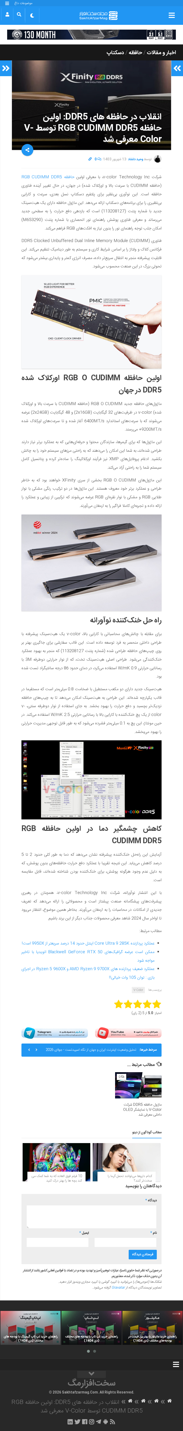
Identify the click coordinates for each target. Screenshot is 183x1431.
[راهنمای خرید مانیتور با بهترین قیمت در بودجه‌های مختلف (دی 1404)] (152, 1328)
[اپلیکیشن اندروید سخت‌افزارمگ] (105, 1422)
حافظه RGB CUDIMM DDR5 (47, 177)
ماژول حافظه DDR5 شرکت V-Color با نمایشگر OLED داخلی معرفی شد (142, 1110)
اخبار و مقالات (161, 52)
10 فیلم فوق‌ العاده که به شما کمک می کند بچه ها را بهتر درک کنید (56, 1178)
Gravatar (118, 1288)
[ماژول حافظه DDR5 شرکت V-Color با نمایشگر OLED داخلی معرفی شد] (138, 1085)
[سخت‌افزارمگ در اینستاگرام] (91, 1422)
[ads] (91, 35)
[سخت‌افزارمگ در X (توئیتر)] (77, 1422)
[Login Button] (7, 14)
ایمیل (84, 1233)
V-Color (138, 990)
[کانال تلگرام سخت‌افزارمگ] (98, 1422)
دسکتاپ (115, 52)
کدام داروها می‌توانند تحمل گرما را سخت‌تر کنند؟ (130, 1178)
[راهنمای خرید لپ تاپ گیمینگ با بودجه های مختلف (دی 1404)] (30, 1328)
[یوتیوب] (128, 1033)
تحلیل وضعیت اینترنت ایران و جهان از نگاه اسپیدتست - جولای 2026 (91, 1050)
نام (153, 1233)
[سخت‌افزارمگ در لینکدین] (70, 1422)
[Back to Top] (91, 1374)
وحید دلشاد (135, 159)
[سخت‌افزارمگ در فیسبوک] (84, 1422)
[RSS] (113, 1422)
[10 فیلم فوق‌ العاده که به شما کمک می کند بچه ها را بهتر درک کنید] (56, 1162)
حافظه (135, 52)
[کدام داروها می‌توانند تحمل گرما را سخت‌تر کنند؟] (126, 1162)
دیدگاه (151, 1200)
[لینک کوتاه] (90, 159)
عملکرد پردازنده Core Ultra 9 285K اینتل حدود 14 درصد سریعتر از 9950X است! (88, 943)
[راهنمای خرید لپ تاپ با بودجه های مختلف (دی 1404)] (91, 1328)
